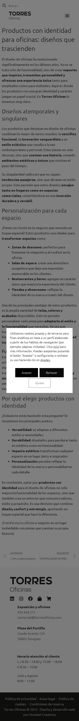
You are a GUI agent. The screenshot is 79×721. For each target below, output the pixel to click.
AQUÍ (56, 347)
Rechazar (51, 373)
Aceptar (27, 373)
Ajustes (45, 360)
